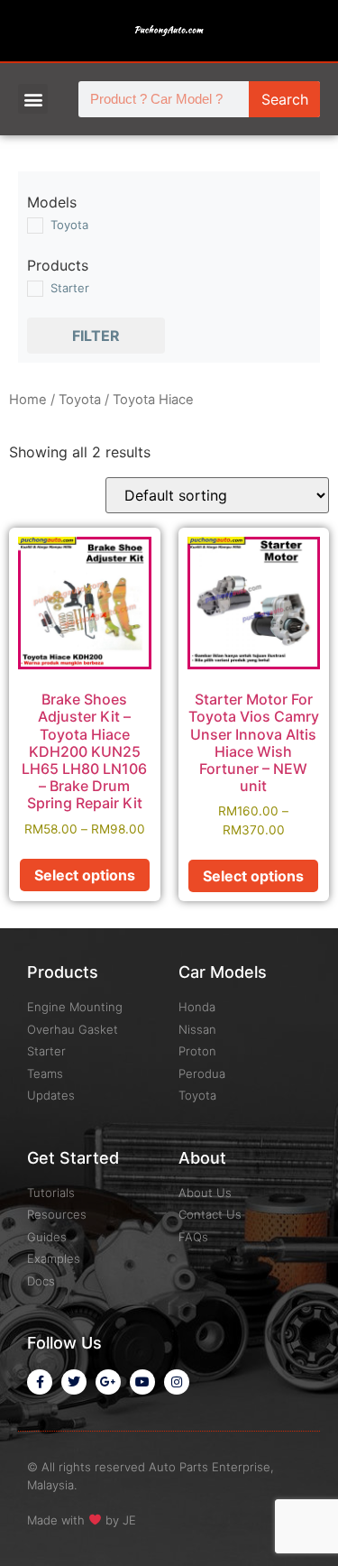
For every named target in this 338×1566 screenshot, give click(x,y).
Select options (84, 875)
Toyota (80, 400)
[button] (33, 99)
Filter (96, 336)
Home (28, 400)
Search (284, 99)
